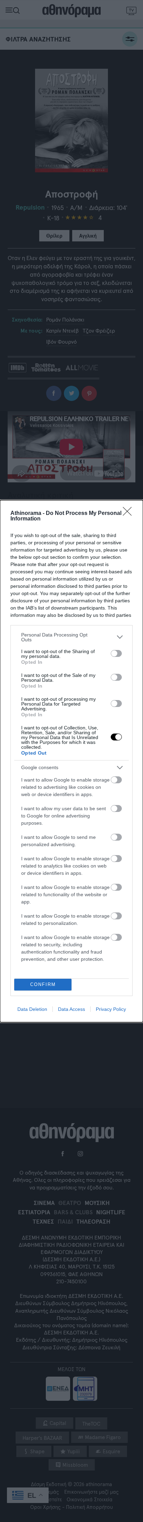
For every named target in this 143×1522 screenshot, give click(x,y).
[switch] (116, 653)
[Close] (129, 513)
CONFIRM (43, 984)
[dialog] (71, 761)
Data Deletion (32, 1009)
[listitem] (71, 637)
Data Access (71, 1009)
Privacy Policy (111, 1009)
